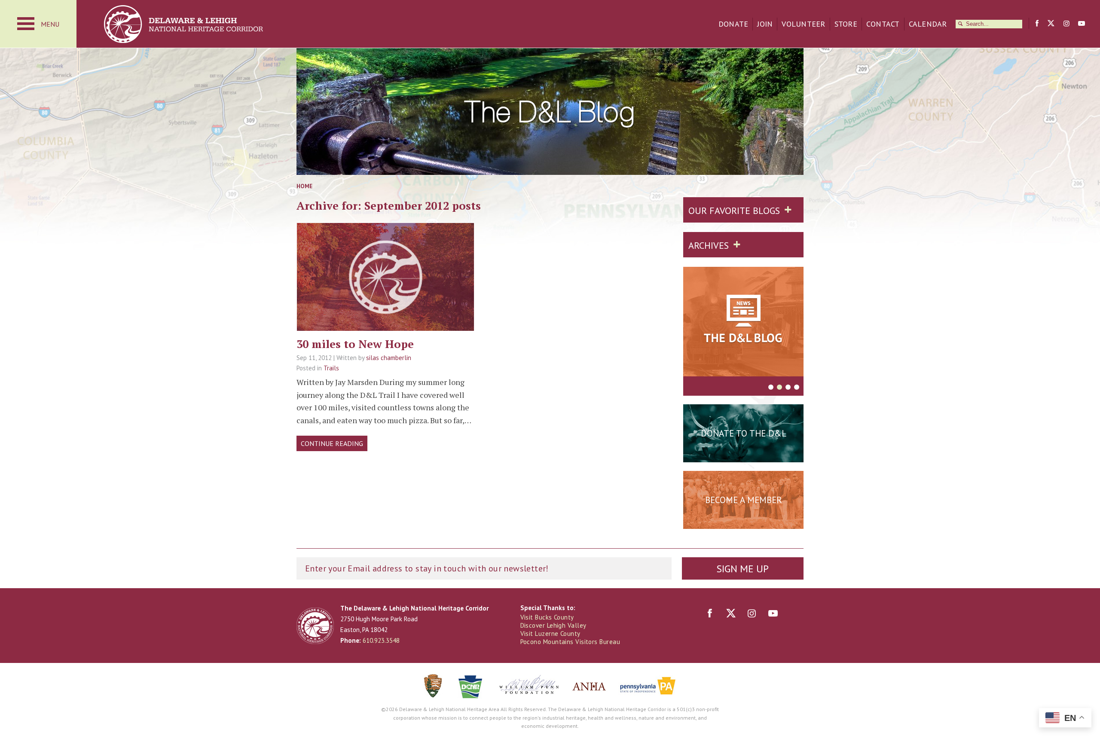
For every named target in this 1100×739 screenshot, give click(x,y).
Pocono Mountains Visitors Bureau (570, 642)
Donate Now (743, 454)
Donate (733, 24)
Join (765, 24)
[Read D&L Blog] (743, 323)
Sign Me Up (742, 568)
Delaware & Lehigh (315, 626)
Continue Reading (332, 443)
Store (845, 24)
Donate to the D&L (743, 433)
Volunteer (803, 24)
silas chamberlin (388, 358)
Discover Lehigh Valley (553, 625)
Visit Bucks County (547, 617)
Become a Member (743, 500)
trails (385, 304)
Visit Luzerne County (550, 633)
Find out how (743, 521)
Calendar (928, 24)
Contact (883, 24)
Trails (331, 368)
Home (304, 186)
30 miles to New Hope (355, 343)
